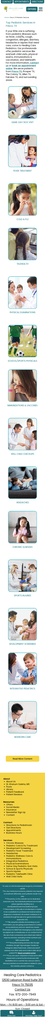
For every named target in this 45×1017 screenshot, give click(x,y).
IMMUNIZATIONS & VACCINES (23, 405)
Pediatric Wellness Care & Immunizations (19, 857)
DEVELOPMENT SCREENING (22, 644)
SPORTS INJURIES (22, 595)
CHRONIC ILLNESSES (22, 547)
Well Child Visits (14, 876)
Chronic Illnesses (15, 842)
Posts (9, 786)
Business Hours (14, 832)
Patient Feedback (15, 791)
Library (9, 789)
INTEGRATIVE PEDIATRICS (22, 688)
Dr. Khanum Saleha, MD (18, 784)
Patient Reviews (14, 794)
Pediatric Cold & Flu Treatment (22, 845)
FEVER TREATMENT (22, 170)
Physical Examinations (17, 863)
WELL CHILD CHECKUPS (22, 454)
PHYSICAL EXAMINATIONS (22, 312)
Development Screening (18, 848)
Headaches (12, 853)
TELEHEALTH (22, 263)
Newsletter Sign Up (16, 812)
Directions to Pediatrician (19, 825)
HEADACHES (22, 502)
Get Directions (13, 827)
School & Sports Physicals (19, 868)
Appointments (13, 830)
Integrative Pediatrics (17, 861)
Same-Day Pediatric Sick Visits (22, 866)
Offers (9, 804)
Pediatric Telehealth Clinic (19, 873)
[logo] (13, 6)
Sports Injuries (13, 871)
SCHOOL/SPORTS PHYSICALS (22, 360)
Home (6, 17)
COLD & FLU (22, 219)
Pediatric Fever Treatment (19, 850)
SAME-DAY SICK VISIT (23, 122)
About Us (11, 781)
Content (10, 814)
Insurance (11, 809)
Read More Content (22, 759)
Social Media (12, 807)
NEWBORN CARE (22, 737)
